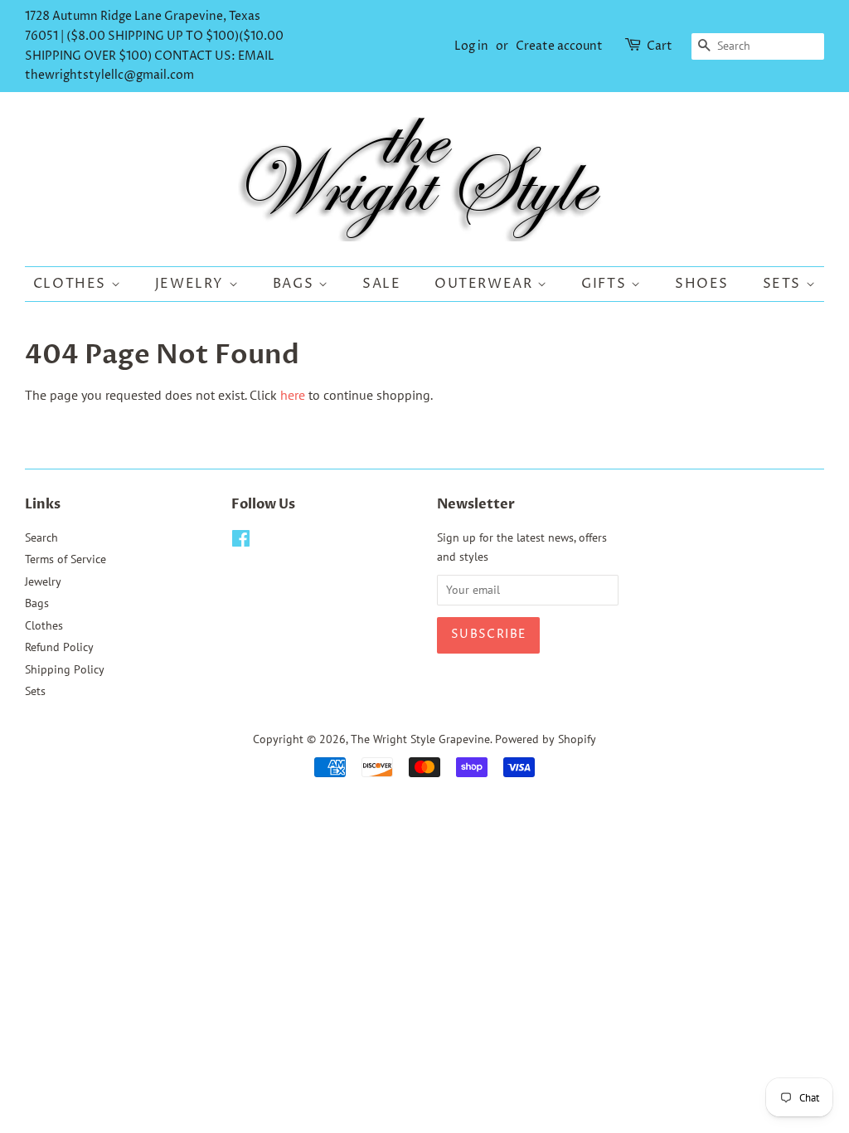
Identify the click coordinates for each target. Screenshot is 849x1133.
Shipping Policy (64, 669)
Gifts (606, 284)
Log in (471, 46)
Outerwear (485, 284)
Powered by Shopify (545, 739)
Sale (381, 284)
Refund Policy (59, 646)
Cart (659, 46)
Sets (784, 284)
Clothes (72, 284)
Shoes (702, 284)
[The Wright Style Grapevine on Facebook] (240, 541)
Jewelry (192, 284)
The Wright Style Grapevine (420, 739)
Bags (295, 284)
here (292, 395)
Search (41, 537)
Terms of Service (65, 559)
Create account (559, 46)
